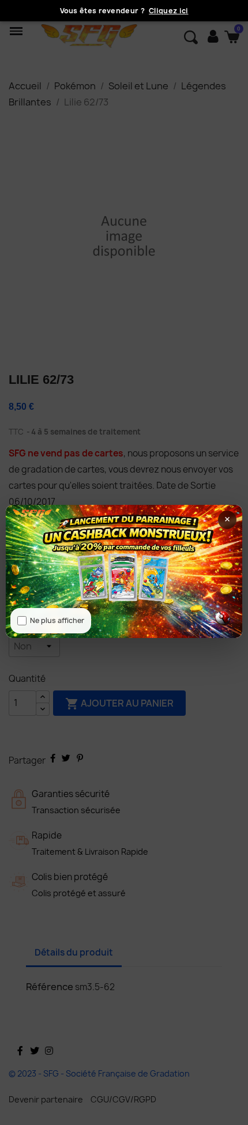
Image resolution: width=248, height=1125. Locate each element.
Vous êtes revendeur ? (124, 11)
